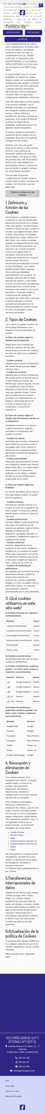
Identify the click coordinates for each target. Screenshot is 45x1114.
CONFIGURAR (13, 32)
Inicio (7, 1080)
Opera (13, 847)
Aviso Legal (9, 1085)
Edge (12, 838)
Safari (13, 850)
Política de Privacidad (13, 1096)
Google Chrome (17, 832)
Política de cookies (21, 25)
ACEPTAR (22, 39)
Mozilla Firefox (17, 835)
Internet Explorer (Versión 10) (23, 844)
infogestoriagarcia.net (24, 1071)
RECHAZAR (33, 32)
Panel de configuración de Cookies (22, 193)
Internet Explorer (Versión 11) (23, 841)
